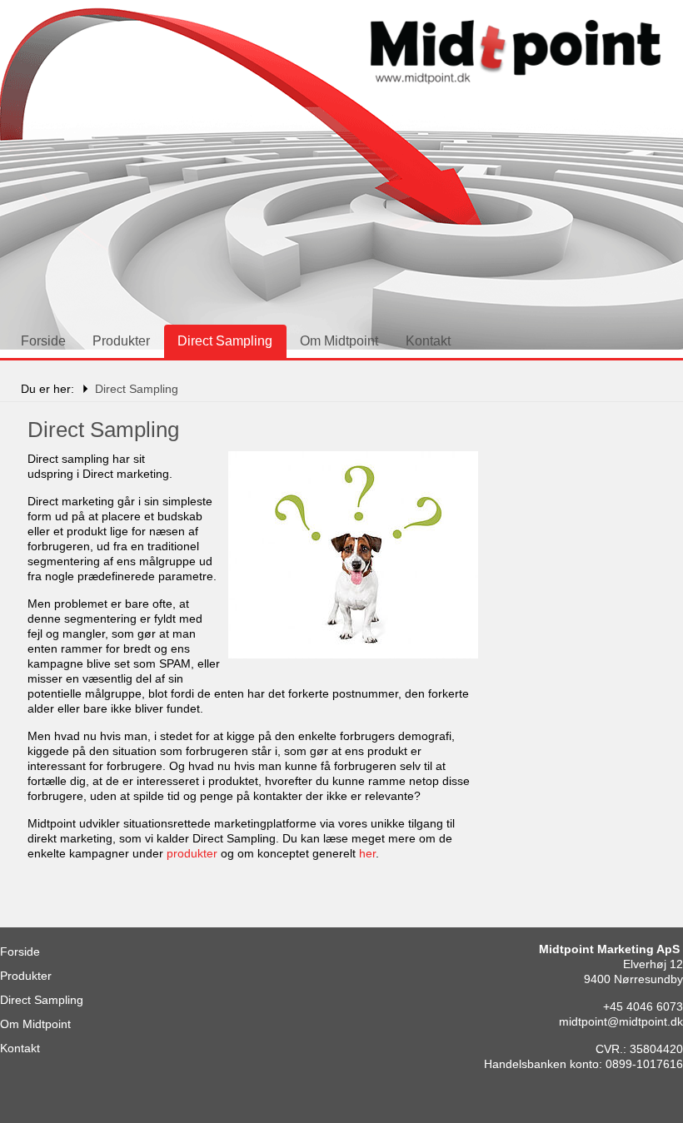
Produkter (121, 341)
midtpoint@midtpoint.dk (621, 1021)
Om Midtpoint (339, 341)
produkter (192, 853)
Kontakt (428, 341)
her (367, 853)
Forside (43, 341)
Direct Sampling (224, 341)
